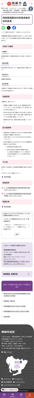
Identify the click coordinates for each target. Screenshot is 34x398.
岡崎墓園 (16, 10)
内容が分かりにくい (21, 224)
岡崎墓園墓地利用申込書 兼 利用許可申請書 (16, 311)
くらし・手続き (22, 8)
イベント (21, 396)
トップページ (13, 8)
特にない (8, 224)
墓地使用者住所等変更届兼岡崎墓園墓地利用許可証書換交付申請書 (17, 294)
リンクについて (20, 382)
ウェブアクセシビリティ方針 (12, 385)
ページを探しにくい (9, 227)
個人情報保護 (8, 382)
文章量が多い (7, 229)
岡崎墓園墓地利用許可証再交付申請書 (14, 306)
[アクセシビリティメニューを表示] (31, 8)
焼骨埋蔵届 (7, 177)
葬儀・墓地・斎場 (7, 10)
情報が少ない (22, 227)
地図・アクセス (8, 352)
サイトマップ (7, 379)
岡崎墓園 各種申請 (26, 10)
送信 (17, 234)
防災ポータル (30, 396)
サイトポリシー (19, 379)
